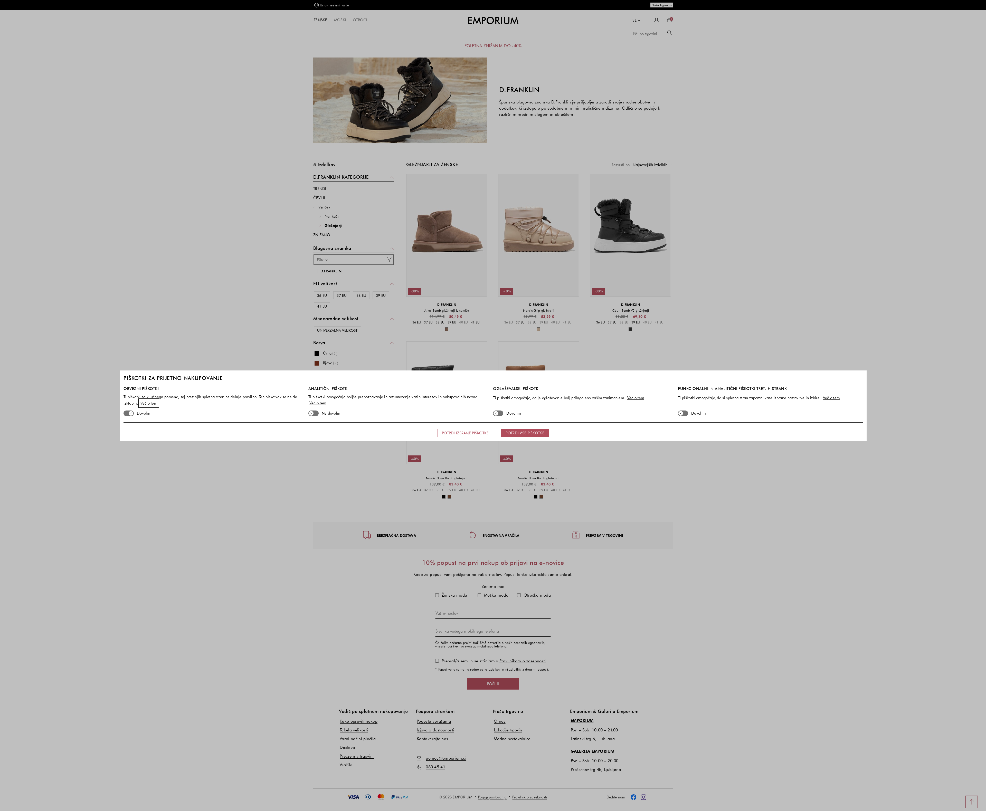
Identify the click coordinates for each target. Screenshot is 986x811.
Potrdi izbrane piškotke (465, 432)
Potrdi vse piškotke (525, 432)
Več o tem (148, 403)
